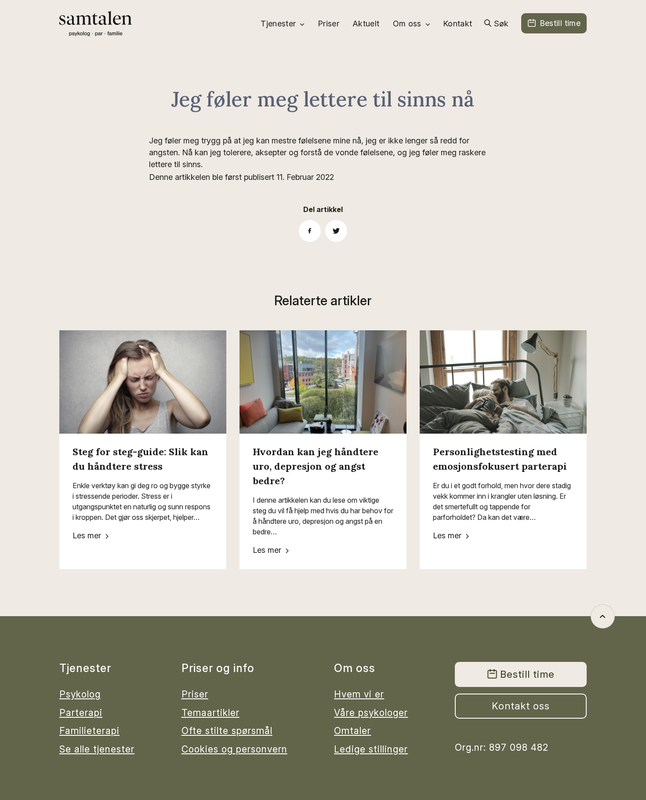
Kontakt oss (521, 706)
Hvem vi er (359, 694)
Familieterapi (89, 730)
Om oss (407, 23)
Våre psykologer (371, 712)
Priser (328, 23)
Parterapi (80, 712)
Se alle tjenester (96, 749)
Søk (501, 23)
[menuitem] (282, 23)
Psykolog (80, 694)
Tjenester (278, 23)
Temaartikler (210, 712)
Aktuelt (366, 23)
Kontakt (457, 23)
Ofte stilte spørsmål (226, 730)
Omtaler (352, 730)
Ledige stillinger (371, 749)
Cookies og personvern (234, 749)
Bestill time (560, 23)
